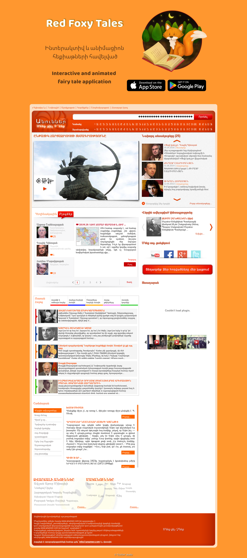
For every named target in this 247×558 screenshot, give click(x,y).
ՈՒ (195, 124)
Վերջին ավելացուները (46, 410)
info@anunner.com (89, 541)
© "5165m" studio (123, 554)
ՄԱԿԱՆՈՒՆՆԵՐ (100, 479)
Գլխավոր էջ (40, 107)
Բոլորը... (126, 416)
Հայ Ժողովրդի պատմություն (41, 435)
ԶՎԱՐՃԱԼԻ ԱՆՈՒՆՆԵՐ (54, 479)
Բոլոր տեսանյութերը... (201, 203)
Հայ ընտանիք (41, 453)
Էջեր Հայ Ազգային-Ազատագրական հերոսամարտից (44, 445)
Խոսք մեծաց (41, 415)
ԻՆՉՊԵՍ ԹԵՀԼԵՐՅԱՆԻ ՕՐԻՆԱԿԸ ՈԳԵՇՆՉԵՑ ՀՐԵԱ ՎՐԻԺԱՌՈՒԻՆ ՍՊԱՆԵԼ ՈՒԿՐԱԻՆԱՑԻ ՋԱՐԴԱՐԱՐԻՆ (94, 381)
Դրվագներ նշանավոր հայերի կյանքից (45, 426)
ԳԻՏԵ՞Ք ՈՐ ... (73, 457)
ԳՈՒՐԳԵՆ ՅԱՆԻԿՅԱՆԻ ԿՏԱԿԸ (74, 328)
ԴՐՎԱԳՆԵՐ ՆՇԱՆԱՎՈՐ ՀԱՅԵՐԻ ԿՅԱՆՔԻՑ (92, 422)
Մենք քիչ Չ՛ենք (173, 529)
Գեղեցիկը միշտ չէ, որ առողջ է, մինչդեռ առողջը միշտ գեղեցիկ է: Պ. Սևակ (100, 412)
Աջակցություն (68, 107)
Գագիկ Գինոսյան (47, 242)
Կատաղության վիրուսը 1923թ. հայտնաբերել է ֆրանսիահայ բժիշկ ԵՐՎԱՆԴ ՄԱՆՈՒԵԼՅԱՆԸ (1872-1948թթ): (100, 462)
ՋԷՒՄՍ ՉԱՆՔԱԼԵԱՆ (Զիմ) (177, 218)
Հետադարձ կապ (120, 107)
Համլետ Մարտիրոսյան (50, 261)
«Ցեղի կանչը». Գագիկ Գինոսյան (180, 145)
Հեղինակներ (52, 282)
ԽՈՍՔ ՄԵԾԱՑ (74, 407)
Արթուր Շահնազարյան (50, 224)
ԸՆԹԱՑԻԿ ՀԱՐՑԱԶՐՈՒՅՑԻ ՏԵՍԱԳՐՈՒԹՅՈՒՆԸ (70, 135)
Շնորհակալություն (100, 107)
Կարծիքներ (83, 107)
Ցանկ (129, 282)
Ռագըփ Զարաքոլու (67, 363)
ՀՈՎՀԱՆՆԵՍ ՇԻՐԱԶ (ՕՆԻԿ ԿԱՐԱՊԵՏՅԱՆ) (81, 310)
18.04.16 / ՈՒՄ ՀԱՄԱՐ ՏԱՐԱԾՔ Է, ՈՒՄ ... (102, 224)
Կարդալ (132, 259)
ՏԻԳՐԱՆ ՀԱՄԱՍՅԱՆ (176, 181)
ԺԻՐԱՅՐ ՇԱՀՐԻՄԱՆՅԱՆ (179, 163)
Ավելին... (199, 233)
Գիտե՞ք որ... (41, 419)
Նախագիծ (53, 107)
